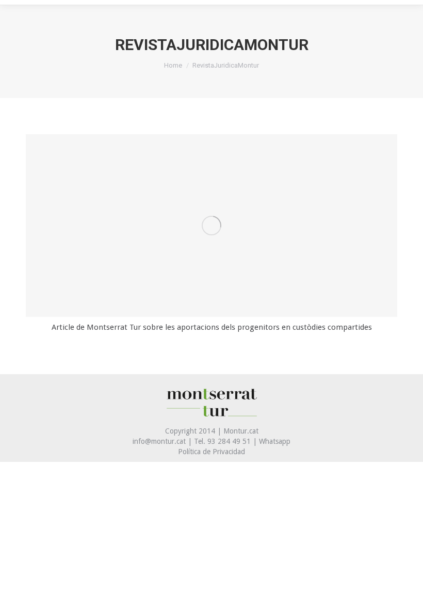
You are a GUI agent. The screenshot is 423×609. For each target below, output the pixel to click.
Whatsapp (274, 441)
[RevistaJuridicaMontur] (211, 225)
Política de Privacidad (211, 451)
